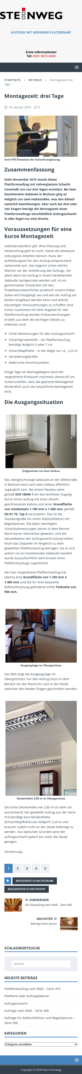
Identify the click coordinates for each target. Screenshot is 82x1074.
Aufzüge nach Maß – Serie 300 (26, 1011)
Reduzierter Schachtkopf (26, 889)
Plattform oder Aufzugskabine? (26, 996)
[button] (76, 67)
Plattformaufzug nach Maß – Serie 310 (32, 989)
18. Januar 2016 (20, 107)
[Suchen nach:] (41, 964)
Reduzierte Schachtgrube (35, 881)
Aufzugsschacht (16, 1003)
